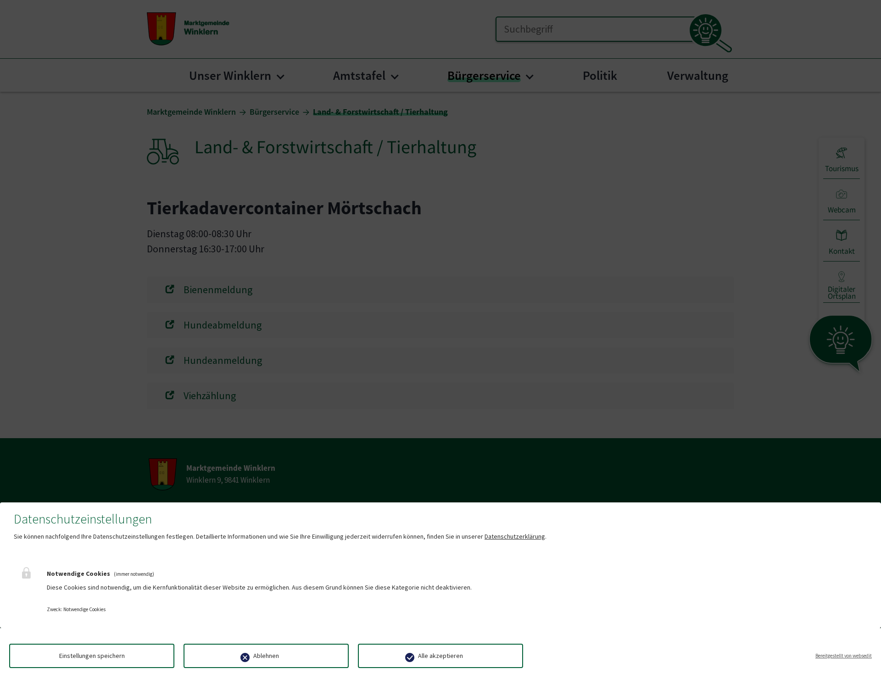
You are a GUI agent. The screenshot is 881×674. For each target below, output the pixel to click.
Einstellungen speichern (92, 656)
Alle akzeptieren (440, 656)
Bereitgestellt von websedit (843, 655)
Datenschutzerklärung (515, 536)
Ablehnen (266, 656)
